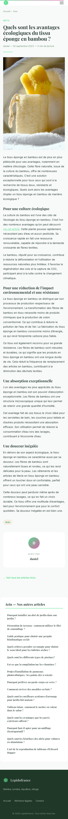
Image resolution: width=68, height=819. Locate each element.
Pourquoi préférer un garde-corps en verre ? (31, 682)
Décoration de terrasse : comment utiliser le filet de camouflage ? (34, 627)
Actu (15, 11)
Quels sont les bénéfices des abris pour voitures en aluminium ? (33, 740)
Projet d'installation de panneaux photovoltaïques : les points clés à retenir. (30, 673)
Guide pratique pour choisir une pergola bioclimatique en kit (29, 638)
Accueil (6, 11)
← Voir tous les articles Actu (19, 577)
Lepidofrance (20, 780)
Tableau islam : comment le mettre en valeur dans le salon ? (32, 708)
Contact (40, 800)
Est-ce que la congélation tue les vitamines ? (31, 664)
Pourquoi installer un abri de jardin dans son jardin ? (32, 617)
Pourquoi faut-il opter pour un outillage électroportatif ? (29, 729)
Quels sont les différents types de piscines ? (31, 657)
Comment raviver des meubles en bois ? (29, 689)
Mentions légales (23, 800)
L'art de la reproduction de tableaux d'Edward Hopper (32, 751)
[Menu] (62, 2)
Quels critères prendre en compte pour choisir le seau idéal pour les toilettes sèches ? (33, 648)
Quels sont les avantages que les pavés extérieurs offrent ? (28, 719)
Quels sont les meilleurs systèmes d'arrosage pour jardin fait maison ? (32, 698)
